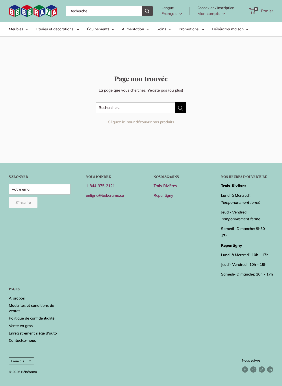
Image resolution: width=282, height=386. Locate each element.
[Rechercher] (147, 11)
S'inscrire (23, 202)
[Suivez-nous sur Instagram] (253, 369)
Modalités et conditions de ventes (31, 308)
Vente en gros (21, 325)
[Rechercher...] (180, 107)
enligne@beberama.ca (105, 195)
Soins (161, 29)
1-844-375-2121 (100, 185)
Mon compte (209, 13)
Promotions (189, 29)
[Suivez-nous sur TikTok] (262, 369)
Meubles (16, 29)
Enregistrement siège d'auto (33, 333)
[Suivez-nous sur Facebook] (245, 369)
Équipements (98, 29)
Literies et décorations (55, 29)
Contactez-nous (22, 340)
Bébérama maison (228, 29)
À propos (17, 298)
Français (17, 361)
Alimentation (133, 29)
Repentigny (163, 195)
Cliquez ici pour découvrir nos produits (141, 121)
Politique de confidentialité (31, 318)
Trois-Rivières (165, 185)
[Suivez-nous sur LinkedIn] (270, 369)
